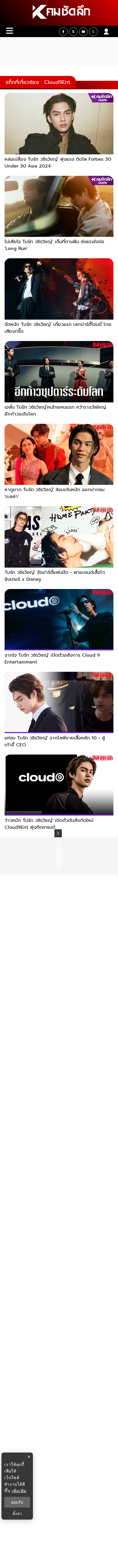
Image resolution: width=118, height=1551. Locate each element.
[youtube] (83, 31)
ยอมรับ (17, 1502)
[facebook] (63, 31)
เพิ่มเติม (19, 1490)
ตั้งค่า (17, 1513)
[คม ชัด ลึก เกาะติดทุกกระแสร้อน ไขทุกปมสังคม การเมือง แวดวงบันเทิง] (59, 13)
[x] (73, 31)
